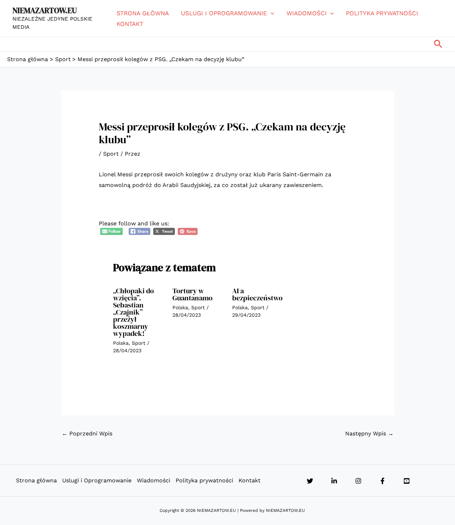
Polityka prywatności (382, 13)
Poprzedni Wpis (87, 433)
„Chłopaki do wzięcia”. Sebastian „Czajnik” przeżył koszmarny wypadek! (133, 312)
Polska (121, 343)
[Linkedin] (334, 481)
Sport (111, 153)
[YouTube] (406, 481)
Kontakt (130, 23)
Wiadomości (307, 13)
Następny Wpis (369, 433)
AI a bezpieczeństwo (257, 294)
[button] (270, 13)
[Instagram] (358, 481)
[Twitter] (310, 481)
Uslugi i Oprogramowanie (224, 13)
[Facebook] (382, 481)
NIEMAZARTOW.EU (44, 10)
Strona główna (143, 13)
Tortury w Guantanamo (192, 294)
